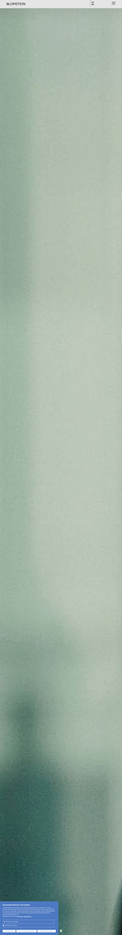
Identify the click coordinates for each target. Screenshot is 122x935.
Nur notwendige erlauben (26, 931)
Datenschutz (27, 916)
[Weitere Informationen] (38, 921)
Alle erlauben (9, 931)
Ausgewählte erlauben (46, 931)
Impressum (20, 916)
